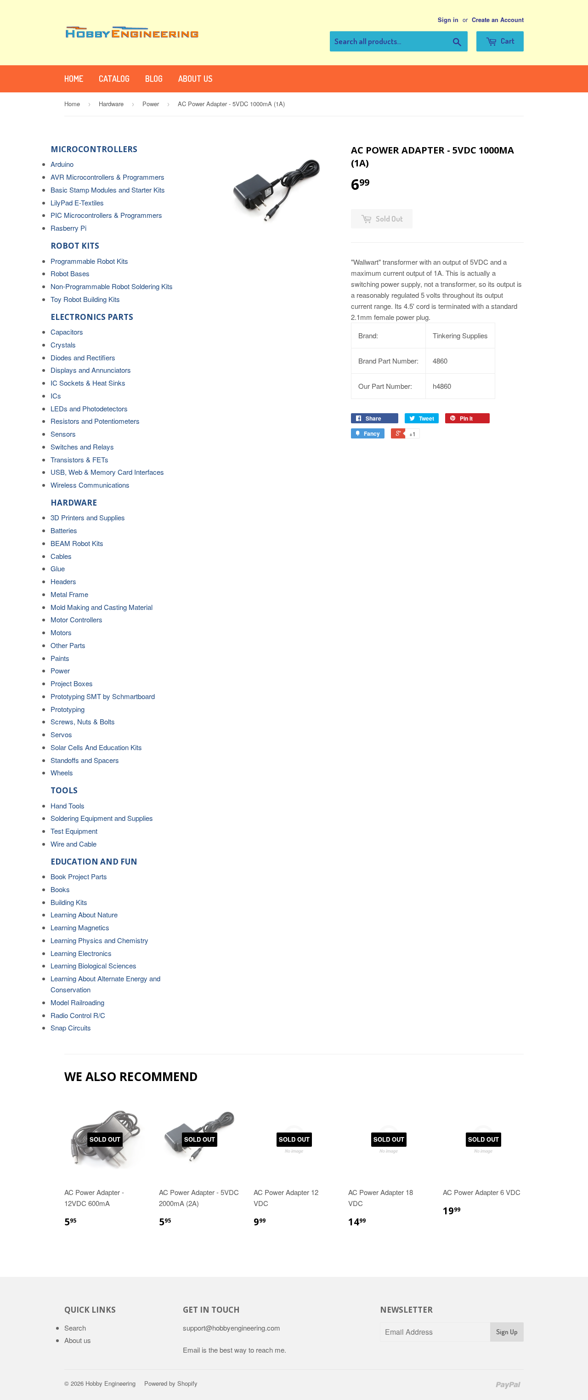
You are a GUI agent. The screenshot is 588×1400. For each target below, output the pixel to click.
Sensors (63, 433)
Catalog (114, 79)
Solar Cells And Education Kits (96, 747)
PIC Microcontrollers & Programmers (106, 215)
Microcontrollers (94, 149)
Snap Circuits (71, 1027)
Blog (154, 79)
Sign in (448, 20)
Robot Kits (75, 245)
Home (73, 79)
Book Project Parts (79, 876)
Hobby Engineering (110, 1383)
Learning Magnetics (80, 927)
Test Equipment (74, 831)
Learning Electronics (81, 953)
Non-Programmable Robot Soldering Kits (112, 286)
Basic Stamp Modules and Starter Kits (108, 189)
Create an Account (498, 20)
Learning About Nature (84, 914)
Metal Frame (69, 594)
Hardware (111, 103)
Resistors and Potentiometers (95, 421)
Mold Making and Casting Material (102, 607)
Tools (64, 790)
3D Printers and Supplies (88, 517)
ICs (56, 395)
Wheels (62, 772)
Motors (61, 632)
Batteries (64, 530)
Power (150, 103)
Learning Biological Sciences (93, 965)
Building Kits (69, 902)
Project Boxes (72, 683)
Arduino (62, 164)
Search (75, 1327)
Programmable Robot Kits (89, 261)
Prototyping (68, 709)
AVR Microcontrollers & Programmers (107, 177)
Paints (60, 658)
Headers (63, 581)
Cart (506, 41)
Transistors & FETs (79, 459)
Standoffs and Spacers (85, 760)
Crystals (63, 344)
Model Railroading (77, 1002)
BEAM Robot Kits (77, 543)
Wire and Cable (73, 843)
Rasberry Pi (68, 228)
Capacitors (67, 331)
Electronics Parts (92, 317)
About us (195, 79)
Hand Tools (68, 805)
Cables (61, 556)
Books (60, 889)
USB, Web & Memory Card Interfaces (107, 472)
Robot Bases (70, 273)
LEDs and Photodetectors (89, 408)
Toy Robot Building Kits (85, 299)
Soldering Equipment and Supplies (102, 818)
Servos (61, 734)
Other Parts (68, 645)
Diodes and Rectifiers (83, 357)
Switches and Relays (82, 446)
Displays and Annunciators (91, 370)
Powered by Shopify (171, 1383)
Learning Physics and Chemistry (99, 940)
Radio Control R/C (78, 1015)
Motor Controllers (76, 619)
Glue (58, 568)
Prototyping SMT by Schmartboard (103, 696)
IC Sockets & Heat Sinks (88, 382)
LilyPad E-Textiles (77, 202)
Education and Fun (94, 861)
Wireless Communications (90, 484)
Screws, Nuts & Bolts (83, 721)
